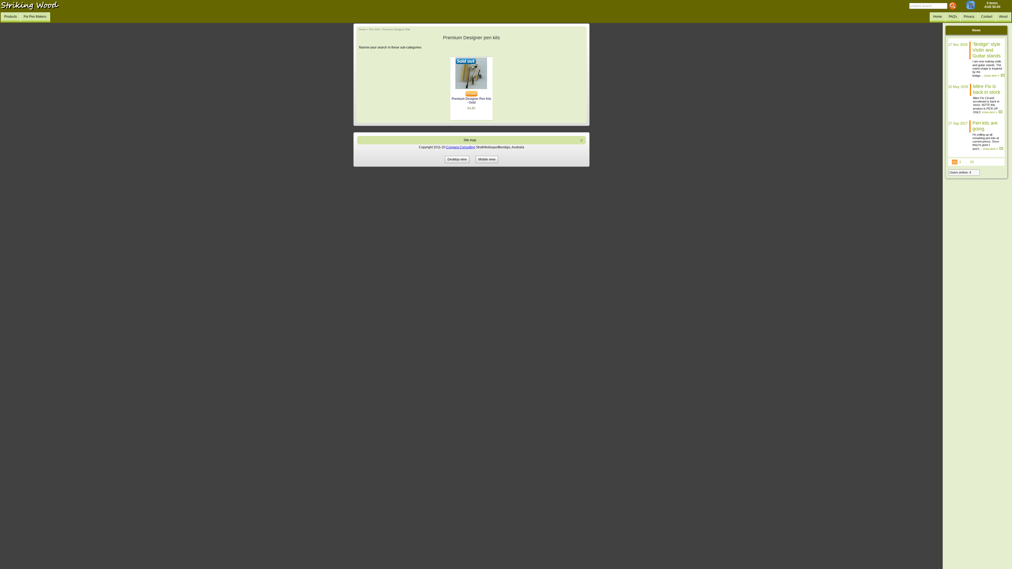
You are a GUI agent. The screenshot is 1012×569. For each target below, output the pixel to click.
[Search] (952, 6)
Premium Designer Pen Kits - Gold (471, 100)
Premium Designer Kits (396, 29)
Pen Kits (374, 29)
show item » (991, 75)
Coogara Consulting (460, 147)
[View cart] (970, 8)
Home (362, 29)
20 (972, 162)
